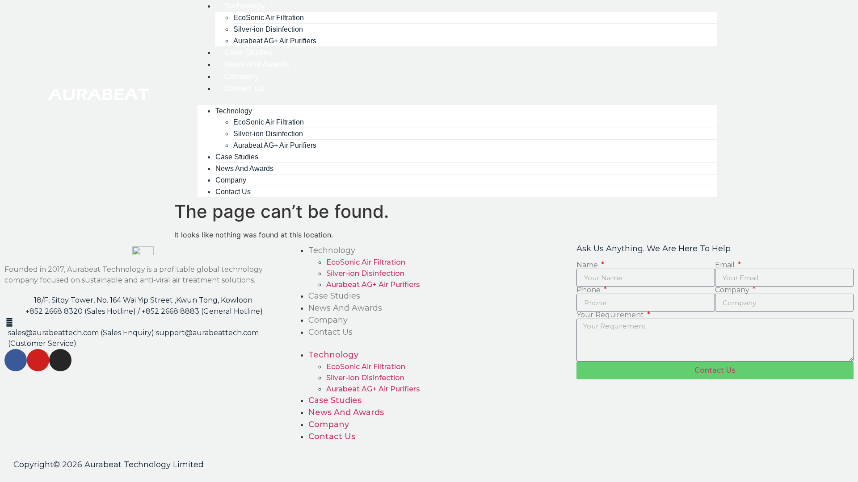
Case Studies (334, 296)
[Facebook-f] (15, 360)
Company (328, 320)
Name (588, 265)
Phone (589, 290)
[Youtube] (38, 360)
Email (725, 265)
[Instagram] (60, 360)
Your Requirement (611, 315)
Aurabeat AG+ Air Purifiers (274, 145)
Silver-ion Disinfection (365, 273)
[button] (457, 100)
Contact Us (244, 88)
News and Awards (345, 308)
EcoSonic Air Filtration (365, 262)
